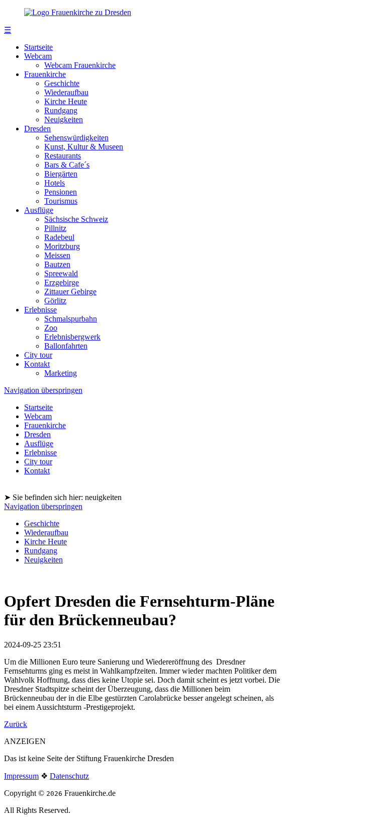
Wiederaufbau (66, 92)
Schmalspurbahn (70, 318)
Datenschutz (69, 776)
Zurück (15, 724)
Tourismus (60, 201)
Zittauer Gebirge (70, 291)
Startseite (38, 47)
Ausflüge (38, 210)
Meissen (57, 255)
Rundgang (60, 110)
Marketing (60, 373)
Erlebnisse (40, 309)
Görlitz (55, 300)
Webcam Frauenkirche (80, 65)
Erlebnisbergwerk (72, 337)
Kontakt (37, 364)
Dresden (37, 128)
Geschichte (61, 83)
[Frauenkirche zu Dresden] (77, 12)
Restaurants (62, 155)
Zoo (50, 327)
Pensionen (60, 192)
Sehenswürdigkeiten (76, 137)
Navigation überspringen (43, 390)
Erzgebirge (61, 282)
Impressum (21, 776)
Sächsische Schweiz (76, 219)
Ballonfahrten (65, 346)
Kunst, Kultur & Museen (83, 146)
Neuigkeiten (63, 119)
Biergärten (60, 174)
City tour (38, 355)
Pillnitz (55, 228)
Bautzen (57, 264)
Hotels (54, 183)
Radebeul (59, 237)
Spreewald (61, 273)
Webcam (38, 56)
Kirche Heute (65, 101)
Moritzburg (62, 246)
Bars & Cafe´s (66, 164)
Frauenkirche (45, 74)
